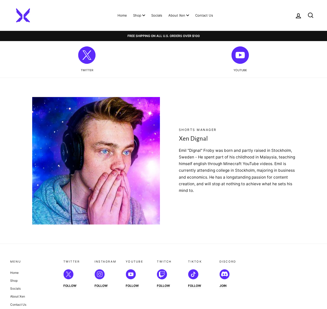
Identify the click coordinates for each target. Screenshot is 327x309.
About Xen (177, 15)
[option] (163, 36)
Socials (156, 15)
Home (122, 15)
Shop (137, 15)
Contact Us (204, 15)
